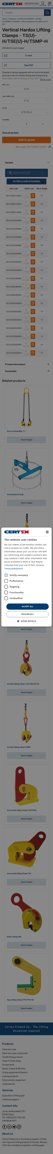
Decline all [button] (27, 614)
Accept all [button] (27, 606)
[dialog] (26, 577)
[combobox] (47, 531)
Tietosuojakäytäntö (13, 568)
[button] (26, 621)
